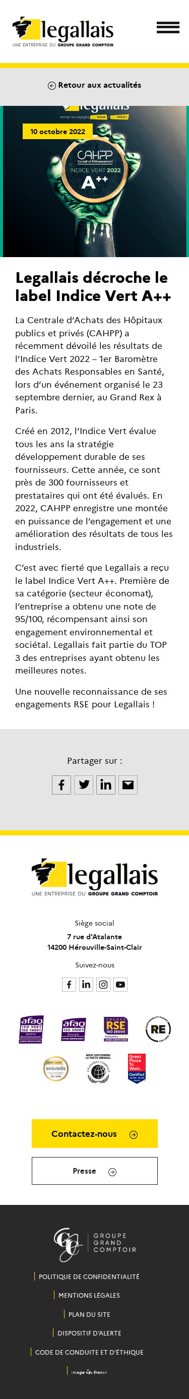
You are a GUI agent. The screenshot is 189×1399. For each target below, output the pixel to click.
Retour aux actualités (98, 84)
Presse (85, 1170)
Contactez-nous (85, 1133)
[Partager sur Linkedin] (107, 783)
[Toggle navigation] (165, 29)
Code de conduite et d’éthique (89, 1352)
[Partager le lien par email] (128, 783)
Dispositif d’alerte (89, 1332)
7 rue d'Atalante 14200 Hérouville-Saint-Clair (94, 941)
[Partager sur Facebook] (62, 783)
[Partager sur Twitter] (85, 783)
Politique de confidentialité (89, 1276)
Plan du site (89, 1314)
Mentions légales (89, 1295)
